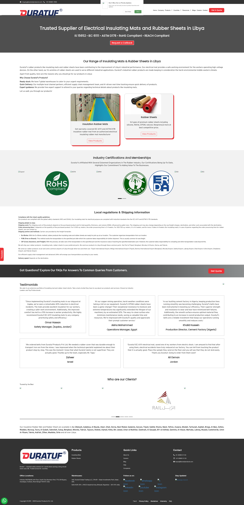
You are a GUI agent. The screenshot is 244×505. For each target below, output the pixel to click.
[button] (120, 198)
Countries (176, 10)
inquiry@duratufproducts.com (32, 2)
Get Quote (216, 271)
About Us (126, 455)
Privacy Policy (143, 501)
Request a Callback (122, 42)
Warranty (163, 501)
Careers (199, 10)
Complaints (126, 468)
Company (161, 10)
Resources (185, 10)
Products (168, 10)
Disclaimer (154, 501)
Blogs (194, 10)
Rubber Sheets (76, 458)
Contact (205, 10)
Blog (124, 462)
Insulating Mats (76, 455)
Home (155, 10)
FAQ (124, 465)
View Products (95, 140)
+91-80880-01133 (51, 2)
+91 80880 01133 (181, 458)
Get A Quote (216, 10)
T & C (135, 501)
